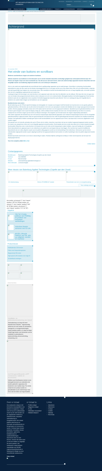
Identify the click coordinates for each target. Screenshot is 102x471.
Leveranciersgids (69, 9)
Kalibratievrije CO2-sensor (15, 247)
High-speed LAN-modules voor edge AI (19, 255)
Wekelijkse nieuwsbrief (34, 411)
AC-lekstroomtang (13, 182)
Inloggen (61, 1)
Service (79, 9)
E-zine (30, 409)
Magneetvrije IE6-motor (14, 253)
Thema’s (57, 9)
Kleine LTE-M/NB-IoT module (45, 182)
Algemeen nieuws (45, 9)
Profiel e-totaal (32, 405)
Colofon (91, 1)
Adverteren (77, 1)
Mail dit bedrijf (22, 159)
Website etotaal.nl (33, 412)
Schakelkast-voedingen (14, 258)
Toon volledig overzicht (87, 185)
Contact (85, 1)
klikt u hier (26, 141)
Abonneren (69, 1)
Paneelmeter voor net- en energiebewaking (79, 182)
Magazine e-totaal (33, 407)
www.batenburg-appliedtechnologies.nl (29, 160)
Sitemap (50, 412)
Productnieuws (19, 9)
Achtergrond (31, 9)
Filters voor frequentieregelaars (17, 250)
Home (9, 9)
